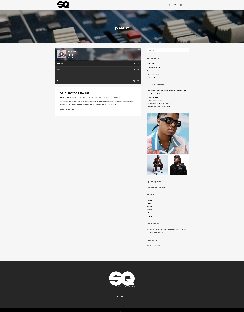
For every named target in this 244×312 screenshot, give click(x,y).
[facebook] (169, 4)
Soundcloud (155, 97)
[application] (98, 54)
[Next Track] (72, 56)
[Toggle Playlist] (141, 50)
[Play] (60, 52)
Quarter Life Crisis (157, 100)
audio (85, 97)
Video (150, 216)
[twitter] (175, 4)
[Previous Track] (68, 56)
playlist (89, 97)
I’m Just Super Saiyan (153, 67)
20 (116, 97)
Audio (80, 97)
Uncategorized (152, 213)
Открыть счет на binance (154, 106)
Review (150, 209)
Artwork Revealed (153, 71)
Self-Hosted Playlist (74, 93)
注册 (148, 97)
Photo (150, 206)
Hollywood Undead (153, 78)
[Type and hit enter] (187, 50)
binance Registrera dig (153, 103)
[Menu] (186, 5)
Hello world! (151, 63)
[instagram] (180, 4)
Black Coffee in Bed (153, 74)
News (150, 203)
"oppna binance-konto (153, 90)
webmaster (73, 97)
